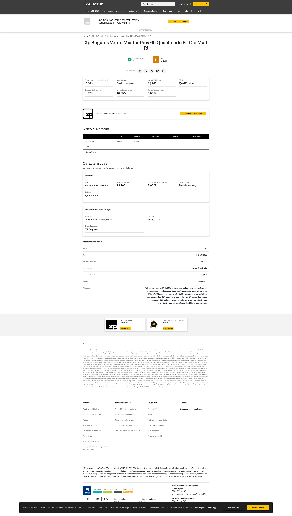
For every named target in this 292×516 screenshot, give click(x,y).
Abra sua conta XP (201, 4)
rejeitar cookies (234, 508)
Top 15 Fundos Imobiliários (126, 409)
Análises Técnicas (90, 425)
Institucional (153, 414)
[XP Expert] (93, 4)
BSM (97, 499)
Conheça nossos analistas (191, 409)
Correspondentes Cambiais (119, 500)
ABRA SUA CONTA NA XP (193, 113)
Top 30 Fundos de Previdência (127, 431)
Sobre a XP (152, 409)
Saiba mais (210, 508)
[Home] (84, 36)
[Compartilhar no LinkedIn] (157, 70)
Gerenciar (197, 508)
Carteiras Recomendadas (126, 414)
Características (146, 30)
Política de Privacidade (157, 420)
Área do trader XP (155, 436)
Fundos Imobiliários (91, 409)
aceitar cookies (258, 508)
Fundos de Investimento (92, 431)
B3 (88, 499)
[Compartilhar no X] (145, 70)
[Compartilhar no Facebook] (139, 70)
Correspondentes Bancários (147, 500)
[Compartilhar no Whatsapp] (151, 70)
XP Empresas (153, 431)
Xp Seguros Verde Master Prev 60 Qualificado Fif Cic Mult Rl (129, 36)
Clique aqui (125, 328)
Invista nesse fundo (178, 21)
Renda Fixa (87, 436)
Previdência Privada (96, 36)
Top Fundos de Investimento (126, 425)
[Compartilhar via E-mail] (163, 70)
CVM (106, 499)
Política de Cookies (156, 425)
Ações (85, 420)
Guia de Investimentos (92, 414)
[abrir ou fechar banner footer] (285, 504)
